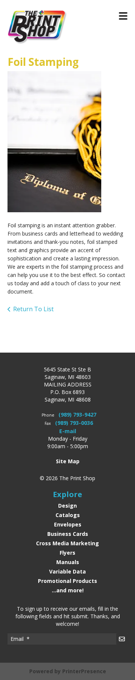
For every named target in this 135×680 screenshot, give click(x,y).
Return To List (33, 309)
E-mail (67, 431)
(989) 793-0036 (74, 422)
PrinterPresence (84, 671)
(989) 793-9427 (77, 414)
